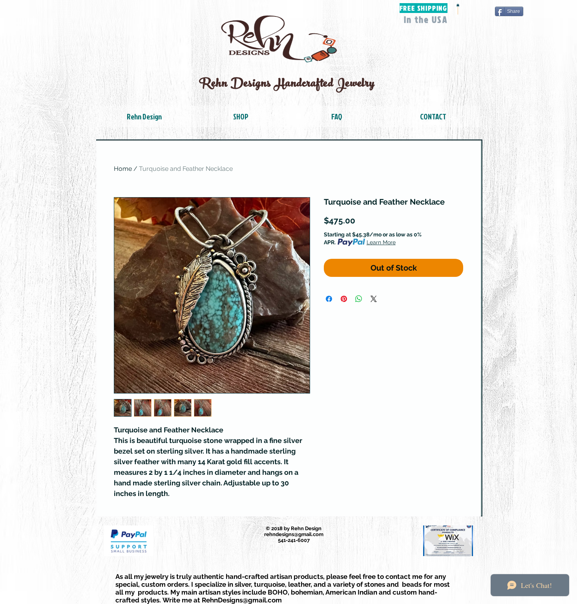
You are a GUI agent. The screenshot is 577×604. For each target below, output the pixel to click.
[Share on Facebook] (329, 299)
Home (123, 168)
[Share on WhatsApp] (358, 299)
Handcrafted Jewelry (325, 84)
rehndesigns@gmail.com (293, 534)
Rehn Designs (236, 84)
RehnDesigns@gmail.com (242, 600)
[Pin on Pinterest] (344, 299)
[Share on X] (373, 299)
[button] (457, 4)
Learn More (381, 242)
